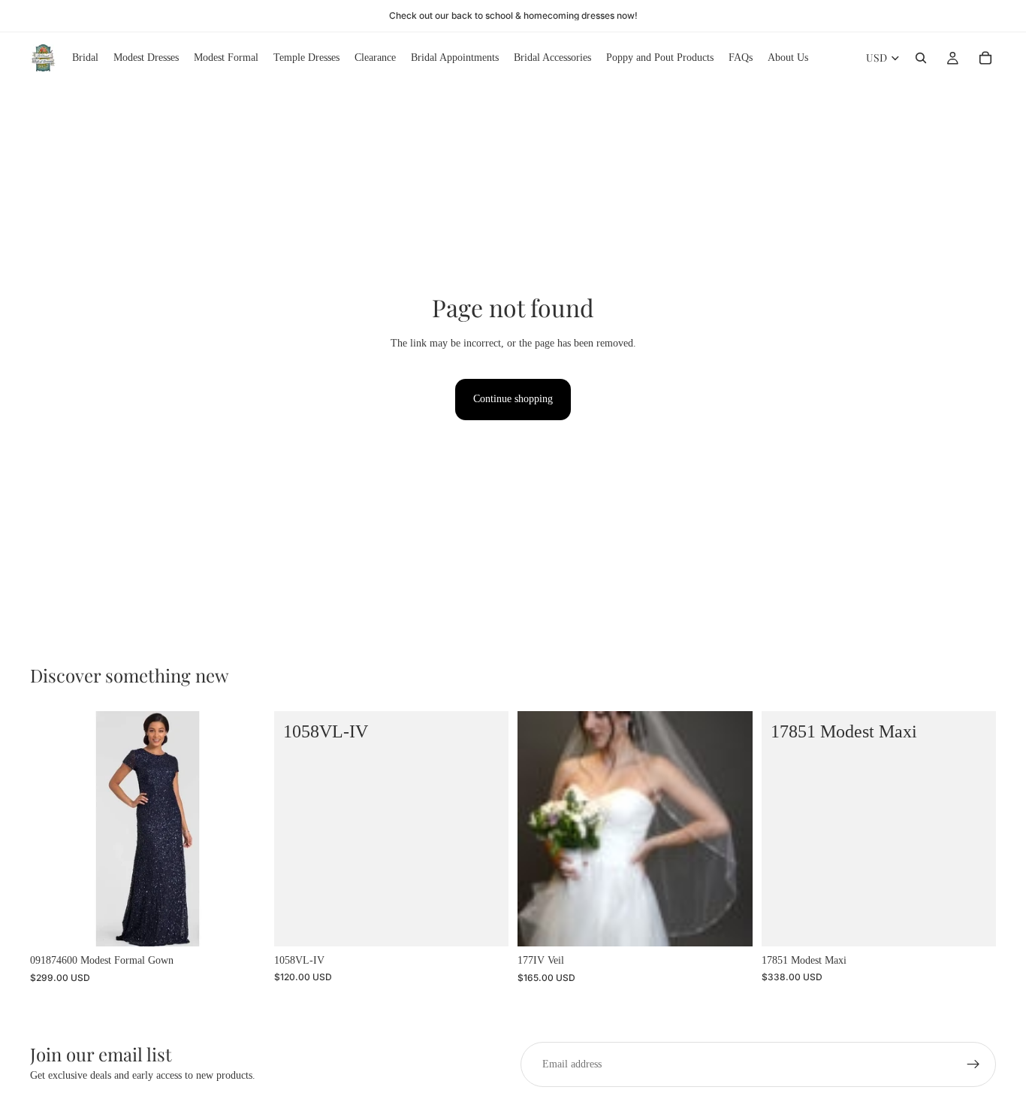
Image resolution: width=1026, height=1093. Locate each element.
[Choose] (241, 923)
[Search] (920, 57)
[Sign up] (973, 1064)
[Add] (485, 923)
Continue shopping (513, 398)
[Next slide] (730, 829)
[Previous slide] (540, 829)
